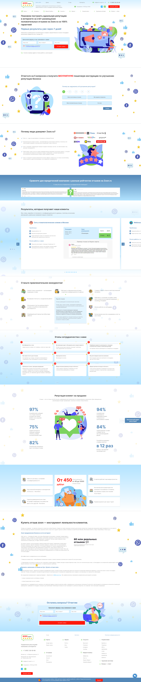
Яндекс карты (49, 645)
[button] (64, 272)
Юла (66, 645)
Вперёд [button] (107, 108)
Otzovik (48, 658)
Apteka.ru (104, 657)
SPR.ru (103, 647)
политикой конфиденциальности (33, 46)
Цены (47, 2)
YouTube (85, 649)
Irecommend (49, 656)
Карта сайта (38, 2)
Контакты (82, 2)
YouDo (66, 647)
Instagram (85, 647)
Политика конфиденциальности (112, 635)
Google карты (49, 643)
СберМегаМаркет (87, 662)
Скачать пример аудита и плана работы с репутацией (38, 53)
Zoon (47, 660)
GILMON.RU (104, 655)
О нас (69, 2)
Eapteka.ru (104, 643)
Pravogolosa (49, 662)
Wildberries (85, 656)
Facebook (85, 645)
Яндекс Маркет (86, 660)
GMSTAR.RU (104, 649)
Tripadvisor (104, 645)
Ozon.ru (85, 658)
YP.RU (103, 651)
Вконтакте (85, 643)
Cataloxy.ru (104, 653)
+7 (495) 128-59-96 (115, 2)
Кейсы (58, 2)
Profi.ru (66, 643)
